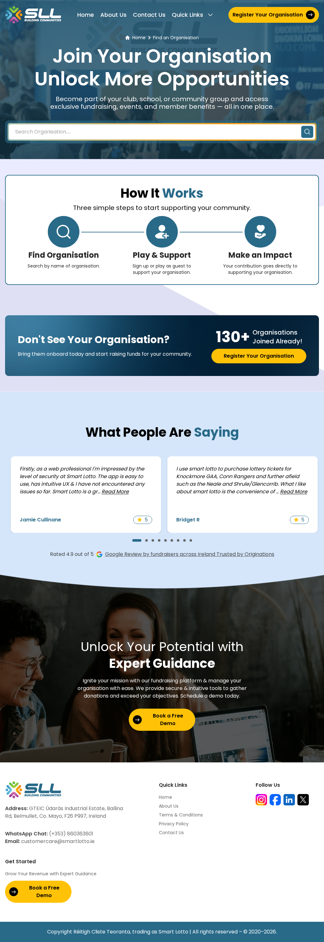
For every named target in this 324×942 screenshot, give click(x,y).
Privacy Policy (174, 824)
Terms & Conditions (181, 815)
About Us (113, 15)
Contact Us (149, 15)
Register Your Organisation (268, 14)
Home (85, 15)
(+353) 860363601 (49, 833)
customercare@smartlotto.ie (50, 841)
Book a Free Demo (168, 719)
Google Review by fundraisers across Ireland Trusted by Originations (189, 554)
